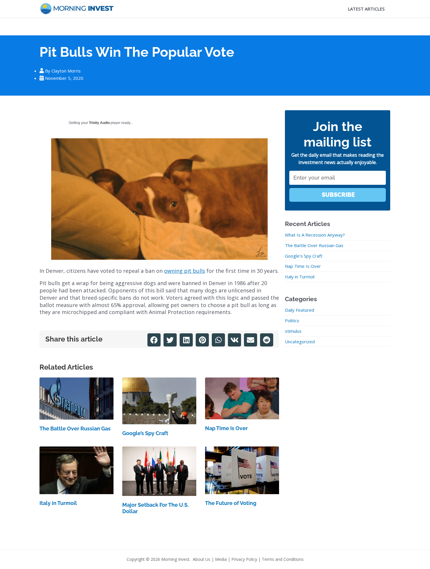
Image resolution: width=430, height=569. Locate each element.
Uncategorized (300, 341)
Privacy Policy (244, 559)
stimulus (293, 331)
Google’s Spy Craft (145, 433)
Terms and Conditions (283, 559)
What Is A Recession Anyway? (315, 235)
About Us (201, 559)
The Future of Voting (230, 503)
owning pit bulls (184, 270)
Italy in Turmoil (58, 503)
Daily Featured (299, 310)
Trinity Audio (99, 123)
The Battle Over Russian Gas (75, 428)
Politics (292, 320)
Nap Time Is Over (226, 428)
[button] (154, 339)
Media (221, 559)
